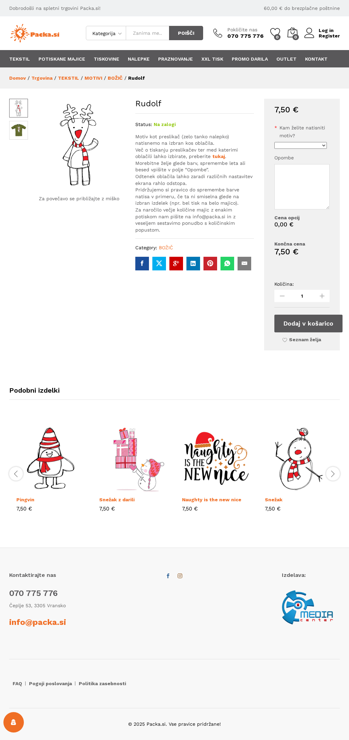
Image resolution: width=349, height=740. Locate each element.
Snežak (274, 499)
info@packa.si (37, 622)
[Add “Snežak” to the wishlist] (315, 488)
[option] (50, 473)
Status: (143, 124)
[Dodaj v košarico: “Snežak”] (283, 488)
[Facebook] (168, 576)
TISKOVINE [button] (106, 59)
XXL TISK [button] (212, 59)
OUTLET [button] (286, 59)
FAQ (17, 683)
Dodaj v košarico (308, 323)
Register (329, 35)
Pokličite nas (242, 29)
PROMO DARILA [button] (250, 59)
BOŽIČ (166, 247)
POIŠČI (186, 33)
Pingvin (25, 499)
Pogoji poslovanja (50, 683)
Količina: (284, 284)
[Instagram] (180, 576)
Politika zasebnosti (102, 683)
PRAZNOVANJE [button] (175, 59)
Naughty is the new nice (211, 499)
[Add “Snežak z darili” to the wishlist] (149, 488)
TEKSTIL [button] (19, 59)
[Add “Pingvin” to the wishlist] (66, 488)
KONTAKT (316, 59)
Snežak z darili (117, 499)
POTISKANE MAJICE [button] (62, 59)
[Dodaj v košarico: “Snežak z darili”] (118, 488)
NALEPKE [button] (139, 59)
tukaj (218, 156)
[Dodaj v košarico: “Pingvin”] (35, 488)
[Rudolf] (142, 263)
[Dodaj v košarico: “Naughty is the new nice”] (201, 488)
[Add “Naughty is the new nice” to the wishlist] (232, 488)
